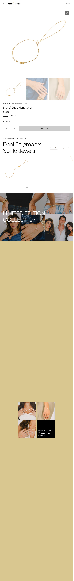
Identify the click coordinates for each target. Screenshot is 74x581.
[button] (63, 3)
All (9, 102)
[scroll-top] (68, 577)
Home (4, 102)
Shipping (5, 114)
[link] (16, 168)
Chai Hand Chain (8, 185)
